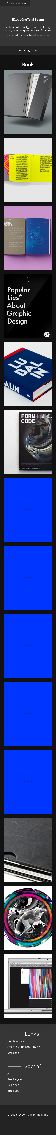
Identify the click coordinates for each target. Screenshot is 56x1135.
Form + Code (17, 416)
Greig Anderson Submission (20, 690)
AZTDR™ (12, 144)
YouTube (13, 1090)
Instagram (15, 1079)
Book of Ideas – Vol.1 (21, 214)
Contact (13, 1052)
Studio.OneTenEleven (23, 1047)
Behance (13, 1085)
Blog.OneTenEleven (15, 3)
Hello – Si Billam (23, 620)
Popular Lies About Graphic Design (24, 282)
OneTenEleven (17, 1041)
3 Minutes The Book (24, 824)
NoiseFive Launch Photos (22, 962)
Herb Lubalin (18, 348)
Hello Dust (16, 552)
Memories (14, 892)
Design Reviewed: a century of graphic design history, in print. (24, 81)
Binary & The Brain (24, 756)
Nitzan (12, 484)
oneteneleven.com (36, 35)
